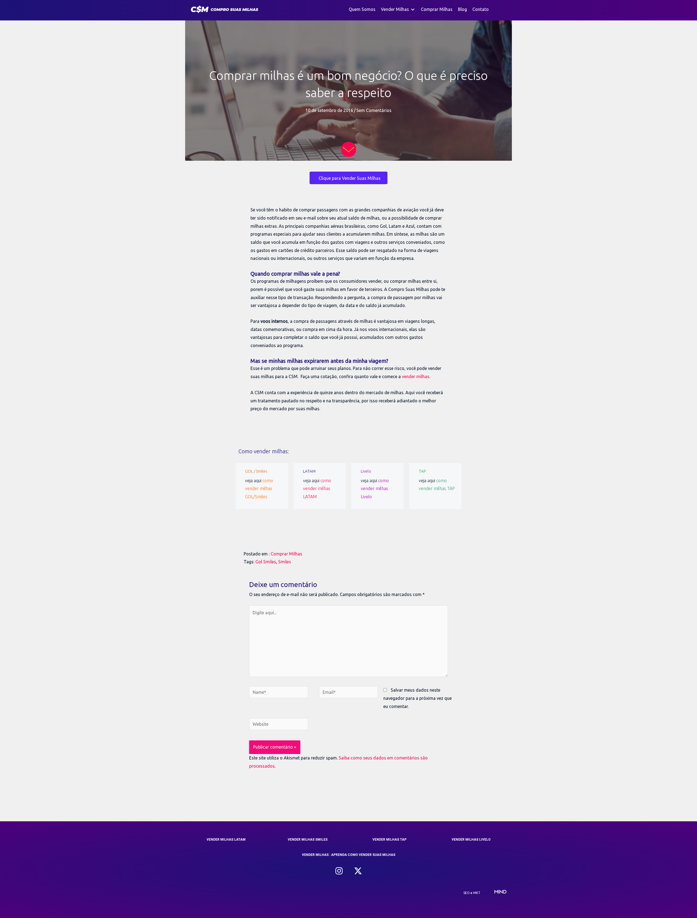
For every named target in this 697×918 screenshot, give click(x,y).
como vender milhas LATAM (317, 488)
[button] (339, 871)
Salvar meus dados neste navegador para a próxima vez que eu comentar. (417, 698)
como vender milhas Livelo (375, 488)
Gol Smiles (265, 561)
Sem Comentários (374, 110)
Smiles (284, 561)
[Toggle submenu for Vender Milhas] (412, 9)
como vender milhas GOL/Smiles (259, 488)
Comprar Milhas (286, 553)
